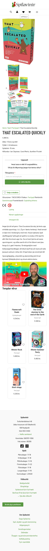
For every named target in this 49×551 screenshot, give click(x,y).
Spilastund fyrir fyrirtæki (24, 489)
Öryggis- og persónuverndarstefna (24, 536)
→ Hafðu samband (25, 434)
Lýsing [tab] (11, 209)
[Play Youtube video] (24, 274)
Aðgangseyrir (25, 525)
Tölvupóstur (10, 173)
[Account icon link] (17, 12)
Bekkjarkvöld (24, 483)
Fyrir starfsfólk (24, 542)
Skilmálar (24, 532)
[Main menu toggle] (37, 12)
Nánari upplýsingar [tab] (16, 214)
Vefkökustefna (24, 539)
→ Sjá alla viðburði (24, 496)
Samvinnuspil (7, 200)
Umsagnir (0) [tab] (13, 220)
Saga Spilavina (24, 519)
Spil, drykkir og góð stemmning (24, 522)
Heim (4, 128)
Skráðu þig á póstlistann (13, 504)
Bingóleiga (24, 486)
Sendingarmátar (24, 529)
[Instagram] (27, 446)
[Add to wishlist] (23, 304)
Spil (9, 128)
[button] (11, 12)
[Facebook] (22, 446)
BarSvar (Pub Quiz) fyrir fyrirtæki (24, 493)
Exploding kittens (30, 200)
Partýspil (15, 128)
